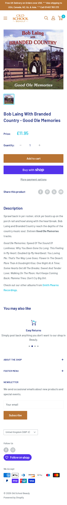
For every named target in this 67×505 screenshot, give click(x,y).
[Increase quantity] (39, 145)
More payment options (33, 179)
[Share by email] (60, 191)
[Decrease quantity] (20, 145)
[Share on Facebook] (40, 191)
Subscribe (15, 415)
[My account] (53, 18)
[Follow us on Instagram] (12, 449)
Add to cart (34, 158)
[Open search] (46, 18)
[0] (60, 18)
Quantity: (9, 145)
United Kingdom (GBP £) (18, 432)
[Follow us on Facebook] (6, 449)
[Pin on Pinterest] (47, 191)
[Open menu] (5, 18)
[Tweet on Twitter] (54, 191)
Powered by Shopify (14, 497)
